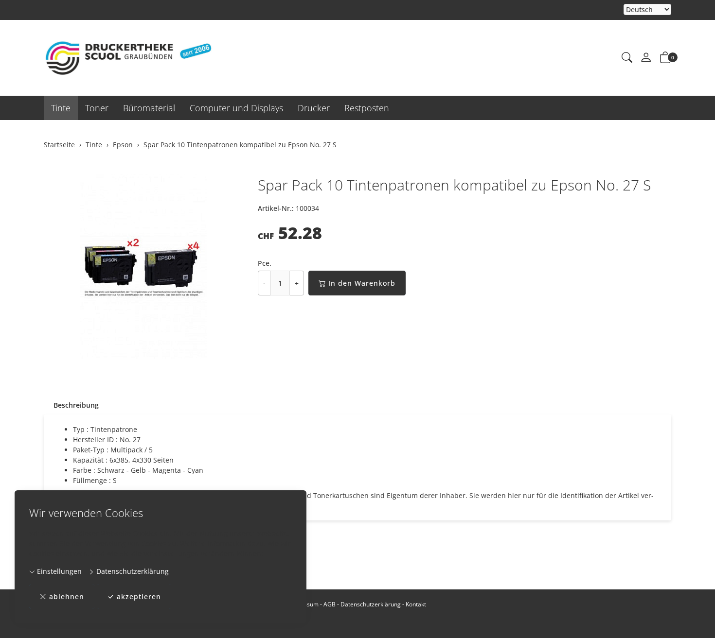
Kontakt (416, 604)
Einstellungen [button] (58, 571)
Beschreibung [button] (76, 405)
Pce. (264, 263)
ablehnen (66, 596)
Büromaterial (149, 108)
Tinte (61, 108)
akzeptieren (139, 596)
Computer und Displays (236, 108)
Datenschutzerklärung (131, 571)
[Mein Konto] (646, 58)
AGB (329, 604)
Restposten (366, 108)
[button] (627, 58)
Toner (96, 108)
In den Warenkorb (361, 283)
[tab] (71, 405)
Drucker (314, 108)
